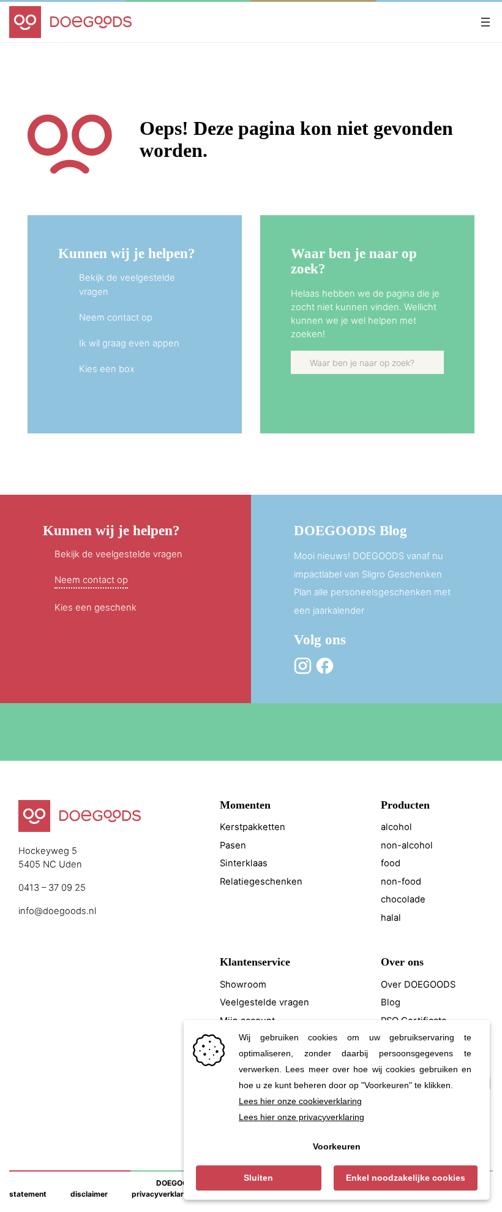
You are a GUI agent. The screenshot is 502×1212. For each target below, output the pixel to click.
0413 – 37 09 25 (52, 887)
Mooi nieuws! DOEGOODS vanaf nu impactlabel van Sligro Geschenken (368, 565)
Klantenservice (255, 962)
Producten (405, 805)
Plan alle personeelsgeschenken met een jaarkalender (372, 601)
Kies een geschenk (95, 607)
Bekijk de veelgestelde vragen (118, 554)
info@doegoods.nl (57, 911)
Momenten (245, 805)
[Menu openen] (485, 22)
